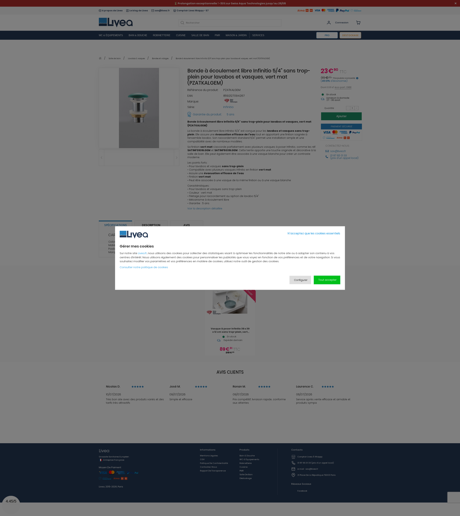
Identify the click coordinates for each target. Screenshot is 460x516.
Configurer (300, 280)
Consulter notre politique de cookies (144, 267)
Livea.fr (142, 253)
